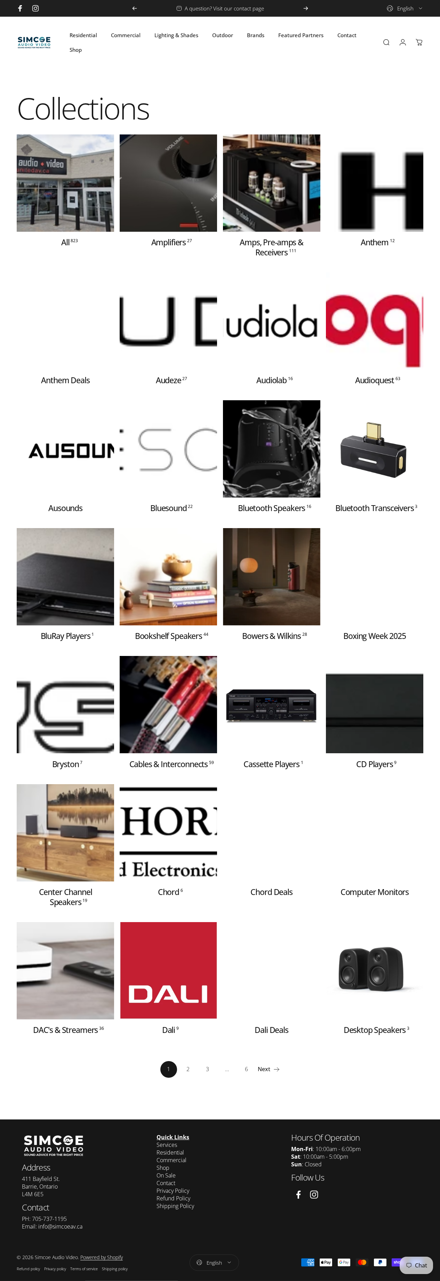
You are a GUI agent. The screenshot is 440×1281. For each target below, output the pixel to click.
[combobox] (405, 8)
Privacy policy (55, 1268)
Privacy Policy (173, 1190)
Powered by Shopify (101, 1257)
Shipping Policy (175, 1206)
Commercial (171, 1160)
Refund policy (28, 1268)
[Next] (305, 8)
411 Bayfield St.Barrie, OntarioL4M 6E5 (41, 1186)
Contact (166, 1183)
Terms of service (84, 1268)
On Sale (166, 1175)
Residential (170, 1152)
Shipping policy (115, 1268)
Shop (163, 1168)
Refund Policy (173, 1198)
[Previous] (134, 8)
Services (167, 1145)
